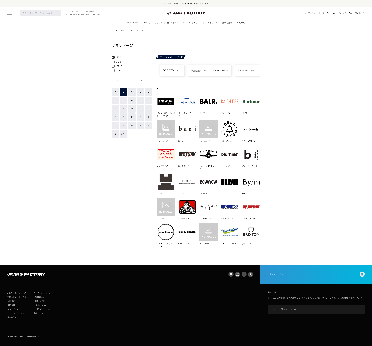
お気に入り (341, 13)
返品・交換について (41, 313)
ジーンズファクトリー (120, 30)
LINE (231, 274)
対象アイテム (205, 3)
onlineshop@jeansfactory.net (284, 309)
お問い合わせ (227, 22)
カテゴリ (147, 22)
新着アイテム (133, 22)
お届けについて (40, 305)
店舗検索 (241, 22)
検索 (24, 13)
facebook (244, 274)
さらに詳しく (97, 14)
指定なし (120, 57)
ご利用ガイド (211, 22)
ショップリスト (13, 309)
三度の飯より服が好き (16, 297)
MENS (118, 62)
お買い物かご (359, 13)
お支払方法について (41, 309)
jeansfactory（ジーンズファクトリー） (186, 13)
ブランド (158, 22)
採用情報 (11, 305)
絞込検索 (311, 13)
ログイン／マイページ (277, 274)
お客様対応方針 (40, 297)
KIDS (118, 70)
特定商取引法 (13, 317)
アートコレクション (15, 313)
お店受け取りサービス (16, 293)
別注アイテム (172, 22)
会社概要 (11, 301)
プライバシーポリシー (42, 293)
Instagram (237, 274)
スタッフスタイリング (192, 22)
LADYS (119, 66)
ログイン (326, 13)
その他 (123, 134)
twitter (250, 274)
